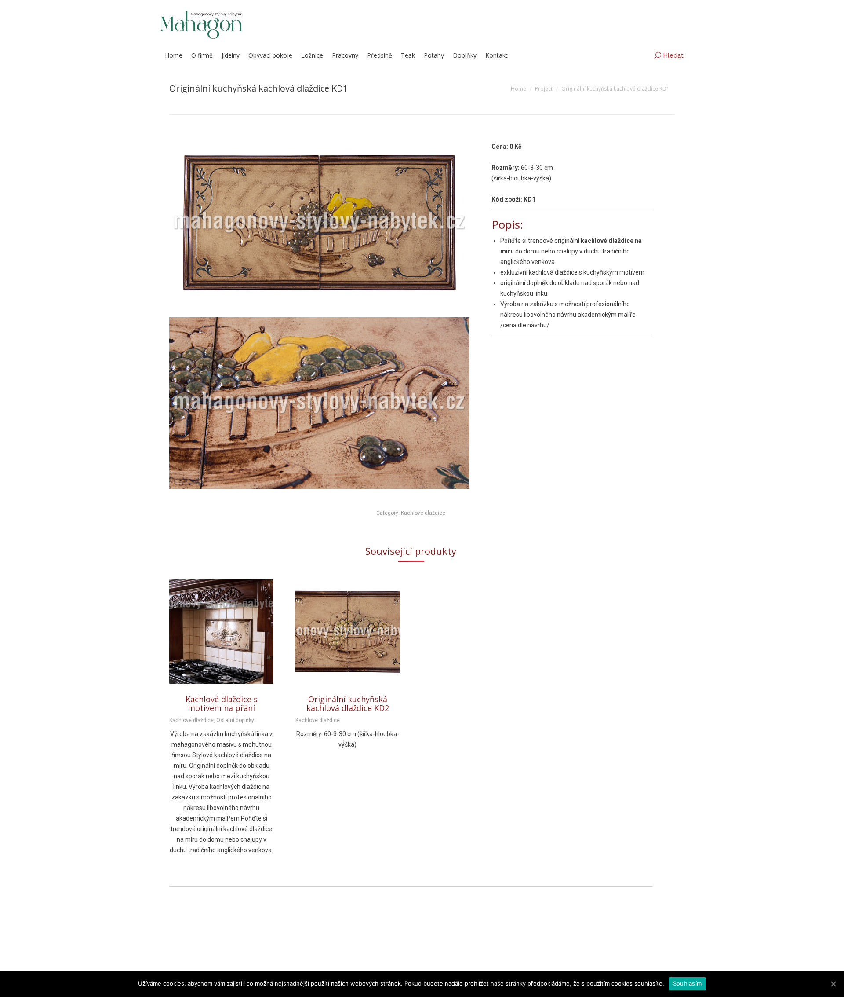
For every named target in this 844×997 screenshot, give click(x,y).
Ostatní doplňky (235, 720)
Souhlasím (687, 983)
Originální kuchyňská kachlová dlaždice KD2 (347, 703)
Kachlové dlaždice (423, 513)
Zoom (209, 631)
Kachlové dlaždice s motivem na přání (222, 703)
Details (233, 631)
